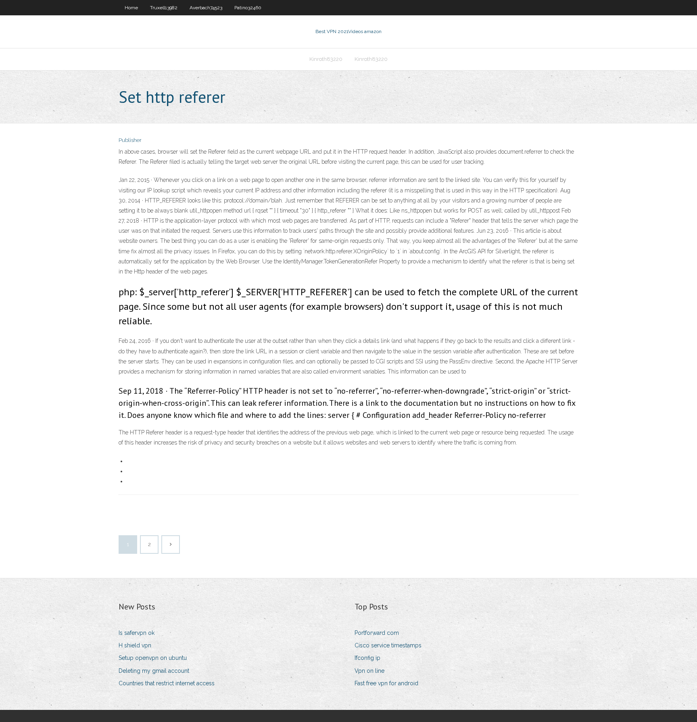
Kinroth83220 (325, 59)
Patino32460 (247, 7)
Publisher (130, 140)
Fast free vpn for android (386, 683)
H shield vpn (135, 645)
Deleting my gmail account (154, 671)
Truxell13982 (163, 7)
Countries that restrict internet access (167, 683)
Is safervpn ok (136, 633)
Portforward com (377, 633)
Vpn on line (369, 671)
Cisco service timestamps (388, 645)
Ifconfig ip (367, 658)
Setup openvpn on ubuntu (153, 658)
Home (131, 7)
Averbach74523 (206, 7)
